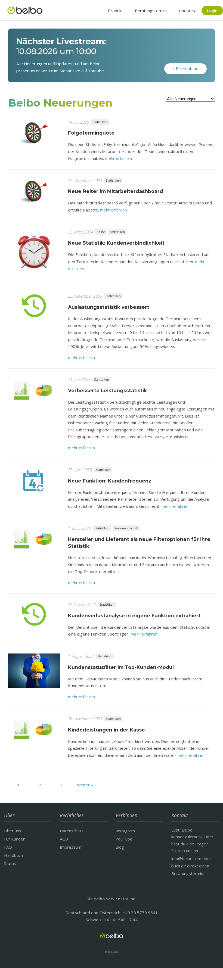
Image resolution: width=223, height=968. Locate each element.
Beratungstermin (151, 10)
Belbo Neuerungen (60, 102)
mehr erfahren (118, 158)
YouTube (124, 839)
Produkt (115, 10)
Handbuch (13, 855)
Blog (120, 847)
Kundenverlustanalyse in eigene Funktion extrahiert (134, 615)
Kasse (101, 232)
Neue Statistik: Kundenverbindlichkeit (116, 243)
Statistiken (100, 122)
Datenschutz (71, 830)
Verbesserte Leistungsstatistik (107, 390)
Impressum (70, 847)
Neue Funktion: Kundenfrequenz (109, 481)
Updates (187, 10)
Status (10, 863)
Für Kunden (14, 839)
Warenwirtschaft (126, 528)
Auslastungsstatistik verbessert (108, 307)
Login (212, 10)
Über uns (12, 830)
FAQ (8, 847)
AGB (64, 839)
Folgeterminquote (91, 133)
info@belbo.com (186, 858)
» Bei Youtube (185, 68)
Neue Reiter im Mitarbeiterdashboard (115, 191)
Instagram (125, 830)
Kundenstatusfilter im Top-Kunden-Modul (121, 667)
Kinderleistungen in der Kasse (106, 730)
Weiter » (85, 785)
